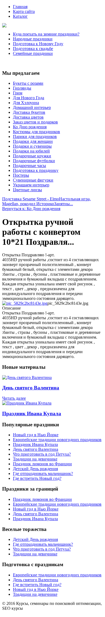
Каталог (20, 16)
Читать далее (14, 398)
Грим (17, 93)
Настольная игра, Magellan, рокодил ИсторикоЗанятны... (46, 201)
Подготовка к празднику (35, 170)
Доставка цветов (28, 117)
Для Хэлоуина (26, 102)
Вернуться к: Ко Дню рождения (31, 208)
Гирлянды (22, 88)
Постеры (21, 175)
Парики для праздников (35, 136)
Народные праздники (32, 39)
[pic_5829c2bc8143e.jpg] (24, 303)
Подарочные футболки (34, 160)
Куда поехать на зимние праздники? (46, 34)
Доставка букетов (29, 112)
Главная (20, 6)
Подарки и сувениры (32, 146)
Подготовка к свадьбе (33, 48)
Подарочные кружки (32, 156)
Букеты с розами (28, 83)
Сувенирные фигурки (33, 180)
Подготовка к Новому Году (38, 43)
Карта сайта (24, 11)
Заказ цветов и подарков (35, 122)
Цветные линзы (27, 189)
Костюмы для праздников (36, 131)
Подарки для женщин (33, 141)
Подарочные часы (29, 165)
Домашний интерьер (32, 107)
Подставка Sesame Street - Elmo (30, 199)
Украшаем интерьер (31, 185)
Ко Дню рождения (30, 127)
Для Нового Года (28, 97)
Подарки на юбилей (31, 151)
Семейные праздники (33, 53)
